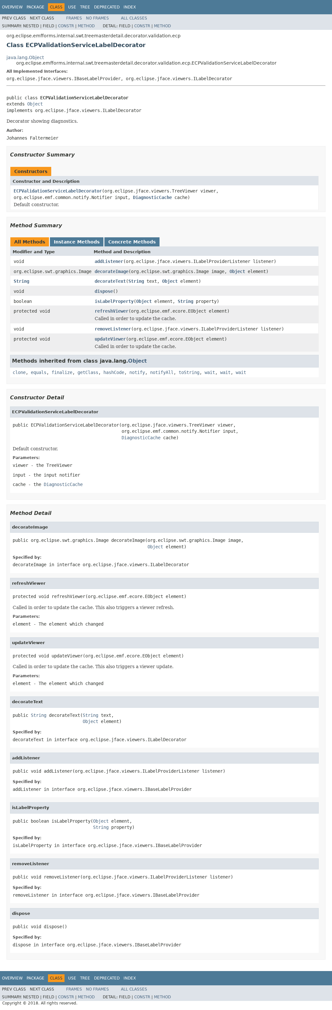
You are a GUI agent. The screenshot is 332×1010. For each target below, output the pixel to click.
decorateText (110, 281)
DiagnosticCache (152, 197)
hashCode (113, 372)
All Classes (134, 18)
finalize (62, 372)
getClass (87, 372)
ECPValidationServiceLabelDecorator (58, 190)
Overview (12, 7)
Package (35, 7)
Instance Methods (77, 241)
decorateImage (111, 271)
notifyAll (161, 372)
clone (19, 372)
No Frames (97, 18)
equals (38, 372)
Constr (66, 26)
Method (86, 26)
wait (210, 372)
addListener (109, 261)
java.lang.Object (25, 57)
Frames (74, 18)
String (21, 281)
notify (137, 372)
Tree (85, 7)
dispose (104, 291)
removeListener (113, 328)
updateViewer (110, 339)
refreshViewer (111, 311)
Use (72, 7)
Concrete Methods (132, 241)
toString (189, 372)
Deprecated (107, 7)
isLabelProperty (114, 301)
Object (35, 103)
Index (130, 7)
